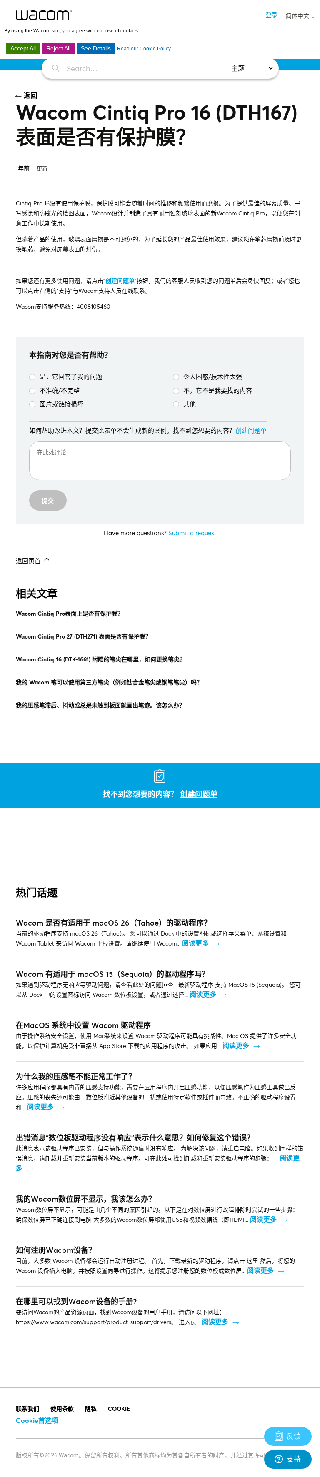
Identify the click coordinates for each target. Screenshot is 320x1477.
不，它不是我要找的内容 (217, 390)
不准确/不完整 (60, 390)
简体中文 (298, 16)
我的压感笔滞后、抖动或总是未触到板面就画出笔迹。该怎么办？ (100, 705)
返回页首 (29, 560)
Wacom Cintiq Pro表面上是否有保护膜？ (69, 613)
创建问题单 (120, 280)
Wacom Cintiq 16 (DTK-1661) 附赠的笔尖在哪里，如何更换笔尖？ (100, 659)
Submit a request (192, 533)
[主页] (44, 15)
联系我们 (27, 1408)
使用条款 (62, 1408)
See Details (96, 48)
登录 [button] (272, 14)
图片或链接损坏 (61, 403)
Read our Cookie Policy (144, 49)
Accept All (23, 48)
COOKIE (119, 1408)
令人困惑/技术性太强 (212, 376)
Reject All (58, 48)
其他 (189, 403)
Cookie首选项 (37, 1420)
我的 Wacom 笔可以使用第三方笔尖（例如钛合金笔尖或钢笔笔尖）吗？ (109, 682)
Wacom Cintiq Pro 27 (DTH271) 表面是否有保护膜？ (83, 636)
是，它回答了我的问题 (71, 376)
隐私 (91, 1408)
